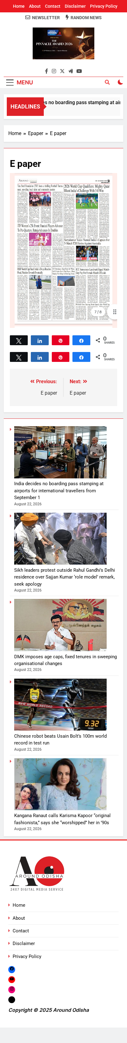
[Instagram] (11, 989)
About (35, 6)
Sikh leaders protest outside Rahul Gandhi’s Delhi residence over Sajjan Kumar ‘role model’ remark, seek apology (64, 577)
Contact (52, 6)
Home (19, 6)
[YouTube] (11, 979)
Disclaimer (75, 6)
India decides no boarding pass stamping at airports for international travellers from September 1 (59, 490)
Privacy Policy (103, 6)
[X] (11, 999)
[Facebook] (11, 969)
